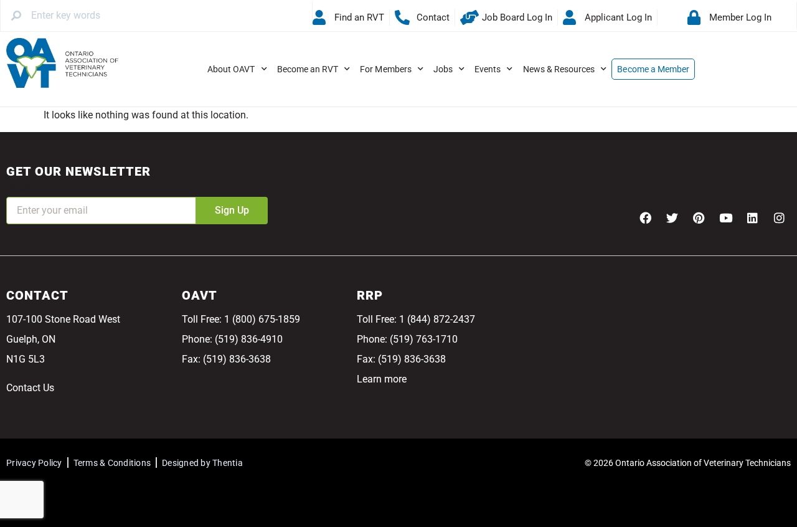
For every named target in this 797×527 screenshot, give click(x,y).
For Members (386, 69)
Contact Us (30, 388)
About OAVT (231, 69)
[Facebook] (645, 218)
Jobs (443, 69)
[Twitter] (672, 218)
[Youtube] (725, 218)
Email (18, 188)
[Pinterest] (698, 218)
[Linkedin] (752, 218)
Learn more (382, 379)
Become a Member (653, 69)
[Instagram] (779, 218)
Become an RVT (308, 69)
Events (487, 69)
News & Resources (559, 69)
